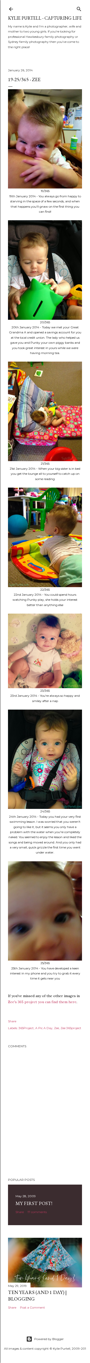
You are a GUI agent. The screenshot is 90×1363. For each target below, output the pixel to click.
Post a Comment (32, 1307)
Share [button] (12, 1021)
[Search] (79, 8)
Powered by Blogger (49, 1339)
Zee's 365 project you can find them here (42, 1002)
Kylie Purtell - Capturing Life (45, 18)
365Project (26, 1028)
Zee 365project (70, 1028)
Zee (56, 1028)
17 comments (37, 1212)
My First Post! (34, 1203)
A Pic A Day (43, 1028)
